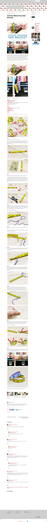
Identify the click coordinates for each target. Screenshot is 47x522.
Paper (8, 104)
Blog (9, 11)
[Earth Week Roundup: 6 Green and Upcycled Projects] (17, 394)
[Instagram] (27, 1)
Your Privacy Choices (24, 521)
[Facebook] (30, 1)
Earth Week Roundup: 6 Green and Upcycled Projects (17, 396)
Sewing (11, 11)
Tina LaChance (10, 454)
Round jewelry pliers (10, 108)
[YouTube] (32, 1)
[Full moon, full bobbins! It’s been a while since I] (38, 40)
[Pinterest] (31, 1)
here (39, 12)
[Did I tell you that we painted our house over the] (35, 40)
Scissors (8, 106)
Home (7, 11)
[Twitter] (28, 1)
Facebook (32, 19)
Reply (8, 436)
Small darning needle (10, 110)
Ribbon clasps (10, 102)
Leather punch (9, 107)
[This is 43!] (38, 37)
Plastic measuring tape (10, 100)
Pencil (8, 112)
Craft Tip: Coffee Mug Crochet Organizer (24, 396)
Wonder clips (9, 109)
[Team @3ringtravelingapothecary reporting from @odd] (38, 34)
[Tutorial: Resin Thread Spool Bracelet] (10, 394)
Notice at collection (20, 521)
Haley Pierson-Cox (11, 402)
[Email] (25, 1)
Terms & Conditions (26, 511)
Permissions (25, 512)
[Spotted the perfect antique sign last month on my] (35, 37)
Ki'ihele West (10, 480)
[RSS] (24, 1)
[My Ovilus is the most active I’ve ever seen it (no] (35, 34)
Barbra (9, 425)
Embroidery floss (9, 101)
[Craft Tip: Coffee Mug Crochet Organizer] (25, 394)
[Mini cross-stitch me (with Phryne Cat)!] (32, 40)
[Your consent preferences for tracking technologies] (45, 520)
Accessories (14, 11)
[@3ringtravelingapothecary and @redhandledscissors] (32, 34)
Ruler (8, 111)
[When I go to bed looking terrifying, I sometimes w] (32, 37)
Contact (28, 512)
